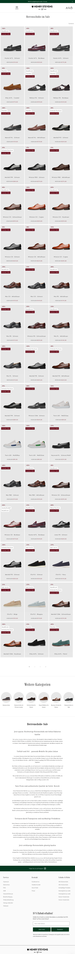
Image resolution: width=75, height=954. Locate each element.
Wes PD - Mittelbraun (61, 296)
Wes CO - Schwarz (37, 296)
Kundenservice (35, 882)
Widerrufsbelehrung (8, 900)
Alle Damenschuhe (63, 882)
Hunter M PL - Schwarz (61, 58)
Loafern (41, 808)
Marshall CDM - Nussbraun (12, 654)
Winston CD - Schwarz (12, 257)
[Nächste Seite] (46, 667)
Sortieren (71, 23)
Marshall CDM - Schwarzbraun (61, 614)
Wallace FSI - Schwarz (36, 98)
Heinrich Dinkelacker (43, 823)
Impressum (6, 882)
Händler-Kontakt (36, 885)
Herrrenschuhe (39, 858)
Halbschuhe (32, 758)
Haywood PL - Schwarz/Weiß (61, 455)
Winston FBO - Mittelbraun (61, 177)
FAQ (4, 888)
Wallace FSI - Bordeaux (61, 98)
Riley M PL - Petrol (61, 654)
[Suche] (69, 8)
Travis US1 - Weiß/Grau (60, 415)
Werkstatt (5, 906)
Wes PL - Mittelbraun (61, 336)
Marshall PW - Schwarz (12, 177)
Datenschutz (6, 885)
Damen (60, 929)
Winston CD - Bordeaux (12, 535)
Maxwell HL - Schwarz (12, 137)
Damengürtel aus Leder (64, 891)
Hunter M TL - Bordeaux (37, 58)
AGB (4, 891)
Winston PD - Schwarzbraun (36, 336)
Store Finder (35, 888)
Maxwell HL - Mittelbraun (36, 137)
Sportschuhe (42, 770)
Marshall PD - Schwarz (36, 376)
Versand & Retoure (8, 894)
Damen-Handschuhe (64, 897)
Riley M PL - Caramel (12, 98)
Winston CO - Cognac (36, 217)
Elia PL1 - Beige (12, 614)
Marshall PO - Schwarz (61, 137)
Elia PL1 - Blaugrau (37, 614)
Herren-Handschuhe (64, 900)
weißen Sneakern (19, 739)
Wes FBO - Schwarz (12, 495)
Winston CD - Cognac (61, 257)
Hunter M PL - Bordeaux (37, 535)
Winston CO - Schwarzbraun (12, 217)
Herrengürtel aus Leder (64, 894)
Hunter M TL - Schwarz (12, 58)
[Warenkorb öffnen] (71, 8)
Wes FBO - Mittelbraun (36, 495)
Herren (42, 929)
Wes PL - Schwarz (12, 376)
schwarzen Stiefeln (31, 739)
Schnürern (27, 775)
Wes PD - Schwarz (12, 336)
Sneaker (47, 758)
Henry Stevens (31, 791)
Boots (14, 760)
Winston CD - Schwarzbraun (61, 495)
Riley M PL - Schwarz (37, 654)
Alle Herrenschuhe (63, 885)
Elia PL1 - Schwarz (37, 574)
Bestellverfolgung (7, 897)
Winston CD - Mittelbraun (36, 257)
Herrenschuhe (6, 705)
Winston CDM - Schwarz (37, 415)
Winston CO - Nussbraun (61, 217)
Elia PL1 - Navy (61, 574)
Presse (33, 891)
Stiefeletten (48, 808)
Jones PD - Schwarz (60, 535)
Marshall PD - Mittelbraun (60, 376)
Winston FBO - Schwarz (37, 177)
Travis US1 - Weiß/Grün (36, 455)
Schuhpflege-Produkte (64, 888)
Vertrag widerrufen (8, 903)
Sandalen (49, 770)
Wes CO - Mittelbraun (12, 296)
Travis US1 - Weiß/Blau (12, 455)
